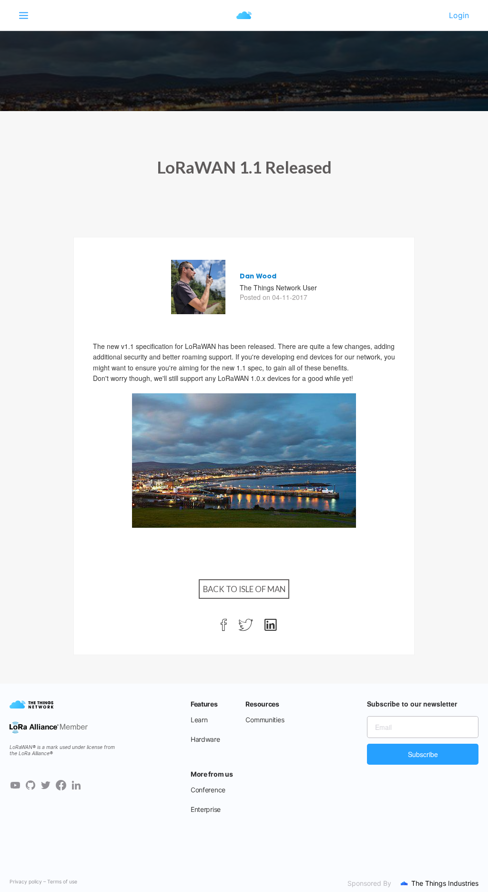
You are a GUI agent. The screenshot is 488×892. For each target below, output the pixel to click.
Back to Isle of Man (244, 589)
